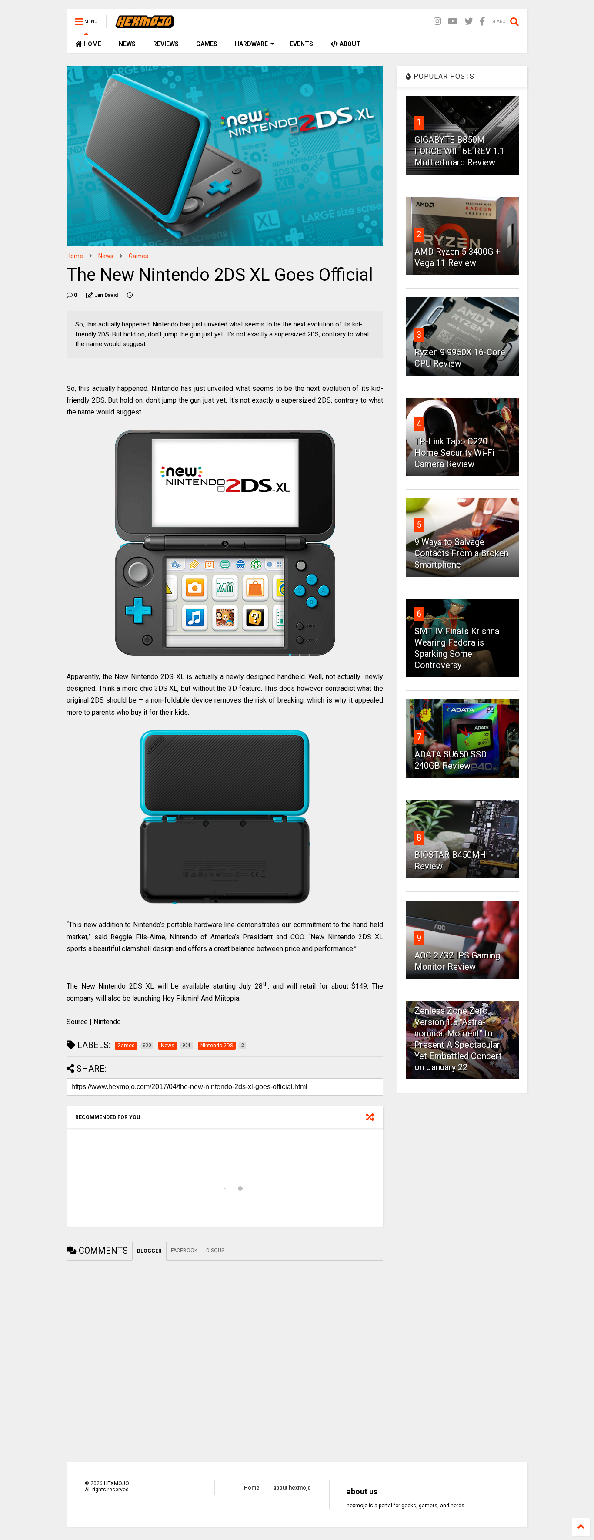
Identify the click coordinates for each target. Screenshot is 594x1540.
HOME (91, 43)
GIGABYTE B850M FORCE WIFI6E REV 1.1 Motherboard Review (459, 151)
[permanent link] (130, 295)
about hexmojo (292, 1488)
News (105, 255)
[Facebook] (482, 22)
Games (138, 255)
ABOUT (349, 43)
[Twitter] (468, 22)
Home (75, 255)
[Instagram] (437, 22)
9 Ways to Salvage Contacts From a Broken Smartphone (461, 553)
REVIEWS (166, 43)
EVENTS (301, 43)
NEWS (127, 43)
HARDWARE (251, 43)
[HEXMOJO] (144, 24)
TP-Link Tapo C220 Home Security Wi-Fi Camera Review (454, 452)
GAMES (206, 43)
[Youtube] (453, 22)
